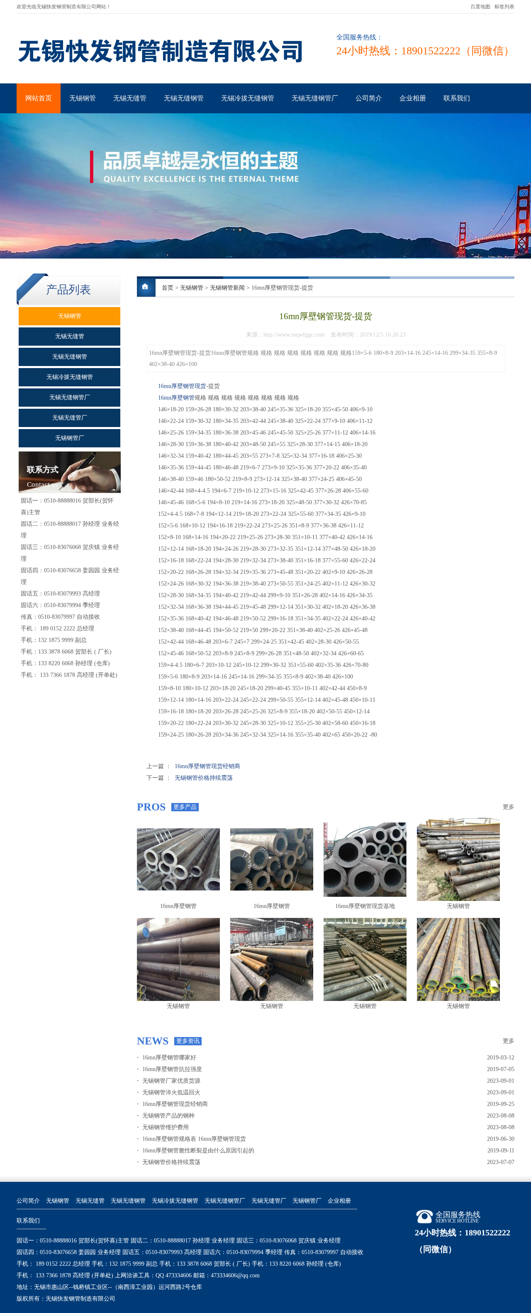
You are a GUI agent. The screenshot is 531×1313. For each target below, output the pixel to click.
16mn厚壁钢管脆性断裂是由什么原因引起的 (195, 1150)
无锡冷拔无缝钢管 (247, 98)
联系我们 (456, 98)
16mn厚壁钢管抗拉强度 (169, 1069)
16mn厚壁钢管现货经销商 (207, 766)
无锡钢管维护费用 (163, 1127)
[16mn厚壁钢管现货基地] (365, 859)
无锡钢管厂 (307, 1201)
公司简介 (369, 98)
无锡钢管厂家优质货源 (168, 1081)
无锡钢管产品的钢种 (166, 1116)
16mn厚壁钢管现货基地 (365, 906)
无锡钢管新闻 (227, 288)
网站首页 (38, 98)
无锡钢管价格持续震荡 (204, 778)
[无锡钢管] (458, 859)
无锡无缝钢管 (184, 98)
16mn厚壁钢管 (176, 398)
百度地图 (480, 7)
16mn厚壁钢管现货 (182, 386)
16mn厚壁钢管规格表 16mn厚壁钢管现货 (191, 1139)
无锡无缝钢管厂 (315, 98)
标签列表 (504, 7)
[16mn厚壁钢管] (178, 859)
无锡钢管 (82, 98)
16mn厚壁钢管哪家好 (166, 1057)
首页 (167, 288)
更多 (508, 807)
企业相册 (412, 98)
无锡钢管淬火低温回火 (168, 1092)
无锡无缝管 (129, 98)
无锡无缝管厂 (268, 1201)
